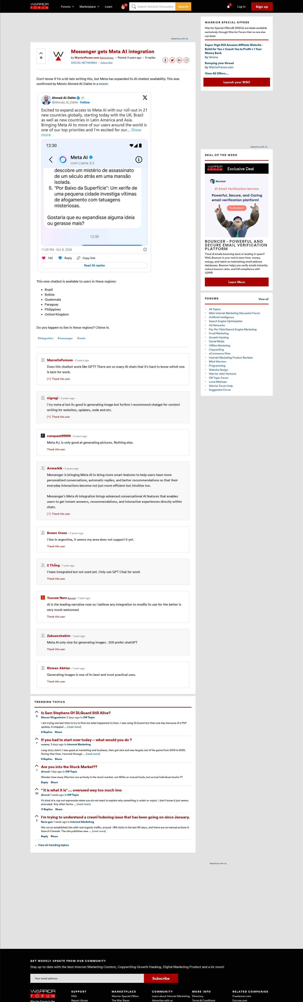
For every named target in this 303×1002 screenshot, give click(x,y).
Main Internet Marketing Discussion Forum (234, 313)
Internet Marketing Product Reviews (231, 357)
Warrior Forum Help (221, 386)
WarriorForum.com (221, 67)
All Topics (215, 309)
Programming (217, 365)
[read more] (74, 727)
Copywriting (216, 349)
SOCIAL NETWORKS (84, 62)
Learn (110, 6)
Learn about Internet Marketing (171, 996)
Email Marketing (219, 333)
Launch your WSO (236, 82)
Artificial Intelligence (221, 317)
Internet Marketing (79, 744)
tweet (103, 84)
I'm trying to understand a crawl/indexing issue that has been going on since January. (115, 816)
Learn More (236, 282)
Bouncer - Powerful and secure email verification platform (236, 245)
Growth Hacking (219, 337)
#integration (45, 338)
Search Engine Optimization (225, 321)
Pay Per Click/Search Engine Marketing (233, 329)
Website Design (218, 370)
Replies (46, 732)
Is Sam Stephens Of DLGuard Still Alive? (76, 712)
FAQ (73, 996)
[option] (237, 224)
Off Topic (89, 717)
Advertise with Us (179, 38)
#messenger (65, 338)
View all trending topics (51, 845)
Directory (197, 996)
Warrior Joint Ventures (222, 373)
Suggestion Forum (220, 389)
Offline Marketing (219, 345)
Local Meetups (218, 381)
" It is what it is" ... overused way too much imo (81, 789)
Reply (44, 782)
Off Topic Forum (218, 378)
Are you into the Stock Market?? (69, 766)
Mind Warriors (217, 361)
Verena (213, 57)
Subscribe (106, 62)
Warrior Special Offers (125, 996)
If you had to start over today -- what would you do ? (86, 739)
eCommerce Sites (219, 353)
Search (183, 6)
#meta (81, 338)
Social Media (216, 341)
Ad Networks (217, 325)
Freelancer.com (242, 996)
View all (263, 299)
